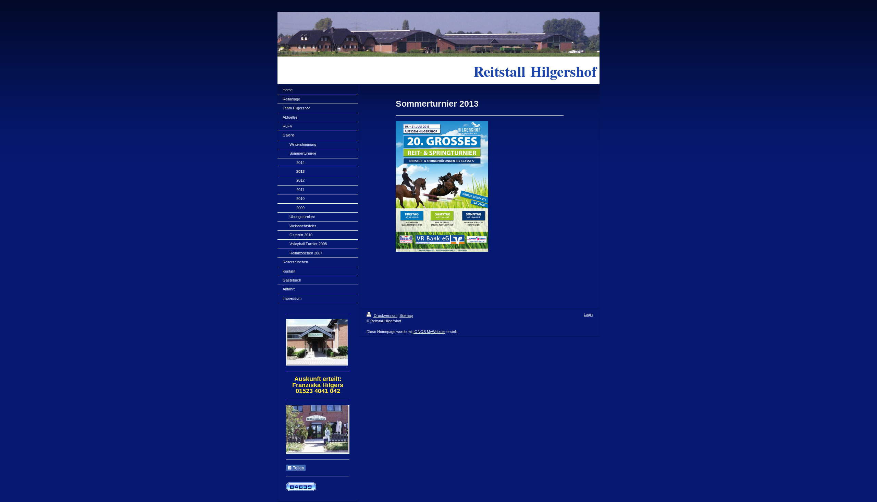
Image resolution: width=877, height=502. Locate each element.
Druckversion (385, 315)
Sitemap (406, 315)
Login (588, 314)
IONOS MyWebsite (429, 332)
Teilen (298, 468)
